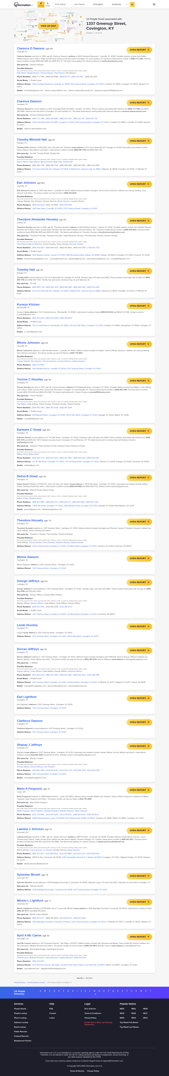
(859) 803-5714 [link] (52, 502)
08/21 (133, 1009)
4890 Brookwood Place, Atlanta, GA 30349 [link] (82, 255)
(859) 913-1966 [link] (52, 318)
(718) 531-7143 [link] (93, 248)
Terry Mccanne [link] (23, 958)
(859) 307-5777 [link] (38, 918)
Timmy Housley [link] (48, 542)
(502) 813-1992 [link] (79, 918)
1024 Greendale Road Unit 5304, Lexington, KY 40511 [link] (53, 122)
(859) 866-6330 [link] (52, 248)
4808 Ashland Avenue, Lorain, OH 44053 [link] (48, 818)
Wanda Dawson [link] (33, 73)
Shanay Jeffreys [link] (23, 671)
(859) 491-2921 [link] (77, 77)
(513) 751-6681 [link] (38, 814)
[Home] (23, 4)
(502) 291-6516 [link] (66, 205)
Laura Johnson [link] (36, 850)
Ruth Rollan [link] (21, 73)
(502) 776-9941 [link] (38, 365)
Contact (52, 1013)
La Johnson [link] (47, 850)
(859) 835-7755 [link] (38, 287)
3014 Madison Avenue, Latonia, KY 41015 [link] (48, 255)
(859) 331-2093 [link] (93, 287)
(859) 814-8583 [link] (38, 502)
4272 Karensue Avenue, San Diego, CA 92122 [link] (50, 965)
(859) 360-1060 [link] (66, 287)
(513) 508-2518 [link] (93, 853)
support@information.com (113, 1061)
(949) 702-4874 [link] (38, 961)
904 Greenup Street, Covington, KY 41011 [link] (87, 84)
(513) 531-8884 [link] (65, 853)
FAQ (51, 1009)
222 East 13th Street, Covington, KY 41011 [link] (86, 325)
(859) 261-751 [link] (79, 118)
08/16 (122, 1018)
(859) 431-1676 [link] (52, 458)
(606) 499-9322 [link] (66, 318)
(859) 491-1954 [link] (52, 675)
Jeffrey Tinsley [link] (22, 498)
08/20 (145, 1009)
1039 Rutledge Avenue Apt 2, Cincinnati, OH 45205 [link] (52, 890)
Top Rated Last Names (129, 1027)
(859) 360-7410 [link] (52, 287)
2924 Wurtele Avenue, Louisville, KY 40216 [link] (49, 368)
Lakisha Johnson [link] (78, 361)
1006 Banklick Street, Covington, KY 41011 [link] (80, 506)
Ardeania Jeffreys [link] (75, 671)
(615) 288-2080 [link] (93, 675)
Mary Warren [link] (35, 162)
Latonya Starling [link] (23, 361)
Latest (52, 1018)
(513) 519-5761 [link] (52, 770)
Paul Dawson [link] (60, 73)
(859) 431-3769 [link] (38, 607)
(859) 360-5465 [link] (78, 502)
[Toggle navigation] (154, 4)
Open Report (138, 50)
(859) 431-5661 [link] (66, 675)
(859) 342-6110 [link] (79, 458)
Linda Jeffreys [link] (36, 671)
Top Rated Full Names (129, 1022)
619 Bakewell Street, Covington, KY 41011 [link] (48, 415)
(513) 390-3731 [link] (66, 607)
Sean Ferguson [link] (37, 811)
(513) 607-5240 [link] (52, 814)
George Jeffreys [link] (23, 767)
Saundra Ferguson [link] (51, 811)
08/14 (145, 1018)
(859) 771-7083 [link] (38, 118)
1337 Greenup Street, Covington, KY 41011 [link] (80, 208)
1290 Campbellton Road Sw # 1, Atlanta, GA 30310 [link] (82, 857)
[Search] (132, 4)
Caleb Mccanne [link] (80, 958)
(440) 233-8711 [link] (93, 814)
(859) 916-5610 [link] (38, 248)
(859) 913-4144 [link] (38, 318)
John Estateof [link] (49, 767)
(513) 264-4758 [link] (93, 770)
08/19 (122, 1013)
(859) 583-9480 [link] (52, 118)
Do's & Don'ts (90, 1009)
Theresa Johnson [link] (49, 361)
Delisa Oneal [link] (34, 454)
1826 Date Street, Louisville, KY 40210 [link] (47, 208)
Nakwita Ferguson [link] (67, 811)
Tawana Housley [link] (77, 542)
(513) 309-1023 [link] (79, 770)
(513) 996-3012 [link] (52, 853)
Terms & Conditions (92, 1013)
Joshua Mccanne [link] (51, 958)
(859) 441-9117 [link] (38, 853)
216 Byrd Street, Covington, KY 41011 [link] (82, 546)
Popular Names (128, 1004)
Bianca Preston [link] (47, 162)
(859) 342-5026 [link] (93, 458)
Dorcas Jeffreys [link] (37, 767)
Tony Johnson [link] (36, 361)
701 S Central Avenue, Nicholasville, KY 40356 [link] (50, 325)
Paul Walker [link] (21, 404)
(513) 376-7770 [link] (66, 770)
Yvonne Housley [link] (35, 542)
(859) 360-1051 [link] (79, 287)
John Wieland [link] (22, 244)
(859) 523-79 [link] (65, 77)
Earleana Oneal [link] (35, 498)
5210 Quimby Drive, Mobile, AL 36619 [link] (80, 818)
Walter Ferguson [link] (23, 811)
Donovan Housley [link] (76, 244)
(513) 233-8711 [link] (66, 814)
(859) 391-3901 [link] (66, 458)
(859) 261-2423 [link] (92, 502)
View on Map (48, 26)
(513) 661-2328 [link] (38, 770)
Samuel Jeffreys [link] (37, 603)
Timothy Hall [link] (67, 162)
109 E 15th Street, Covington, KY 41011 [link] (82, 636)
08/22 (122, 1009)
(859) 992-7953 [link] (38, 408)
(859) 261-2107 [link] (66, 118)
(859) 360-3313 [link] (79, 675)
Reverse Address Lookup (36, 982)
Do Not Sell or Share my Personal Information (98, 1023)
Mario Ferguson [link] (81, 811)
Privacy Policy (90, 1018)
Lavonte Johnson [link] (64, 361)
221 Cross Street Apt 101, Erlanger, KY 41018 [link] (50, 169)
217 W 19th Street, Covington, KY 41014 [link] (48, 462)
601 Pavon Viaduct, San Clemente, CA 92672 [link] (87, 965)
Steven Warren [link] (23, 162)
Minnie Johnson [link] (63, 201)
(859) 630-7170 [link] (38, 458)
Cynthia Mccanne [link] (66, 958)
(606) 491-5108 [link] (66, 408)
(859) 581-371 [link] (65, 502)
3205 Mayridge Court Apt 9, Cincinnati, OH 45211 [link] (51, 922)
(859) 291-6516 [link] (38, 205)
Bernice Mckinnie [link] (35, 244)
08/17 (145, 1013)
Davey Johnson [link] (74, 850)
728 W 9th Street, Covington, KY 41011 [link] (47, 506)
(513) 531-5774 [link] (79, 853)
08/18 (133, 1013)
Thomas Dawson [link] (47, 73)
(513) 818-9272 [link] (66, 918)
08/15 (133, 1018)
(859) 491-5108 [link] (52, 408)
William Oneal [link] (22, 454)
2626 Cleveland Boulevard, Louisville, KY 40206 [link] (51, 84)
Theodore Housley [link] (62, 542)
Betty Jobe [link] (58, 162)
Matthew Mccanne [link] (37, 958)
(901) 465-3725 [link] (38, 675)
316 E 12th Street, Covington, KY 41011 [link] (81, 415)
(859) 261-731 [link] (91, 118)
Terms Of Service (77, 1071)
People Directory (19, 982)
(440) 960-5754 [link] (79, 814)
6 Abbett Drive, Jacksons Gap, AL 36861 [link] (85, 169)
